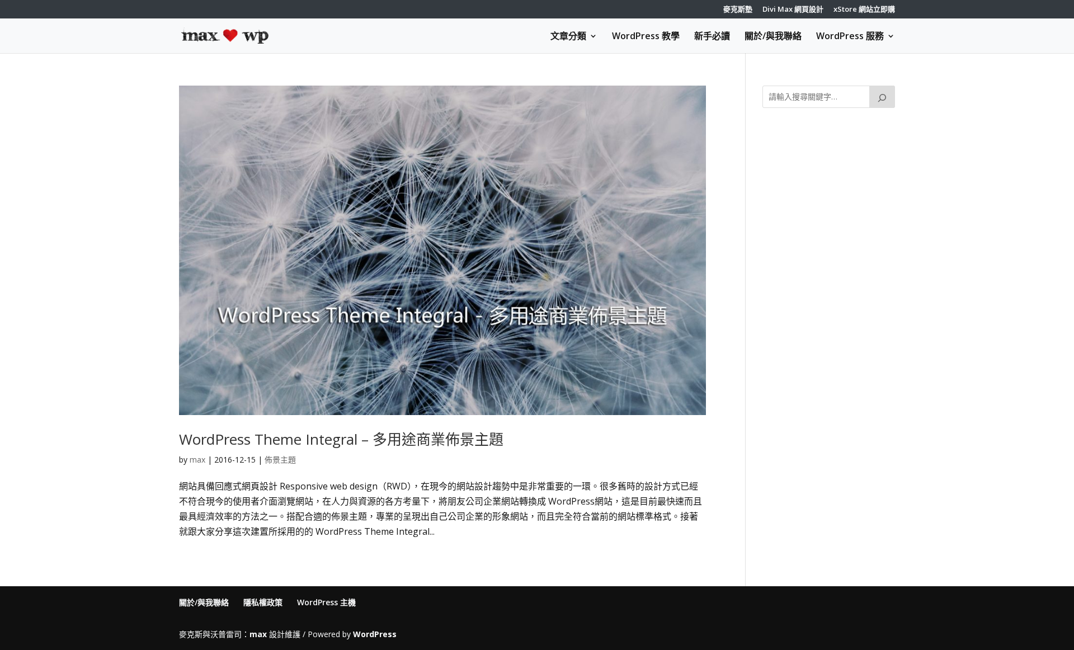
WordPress (375, 634)
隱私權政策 (262, 602)
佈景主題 (280, 459)
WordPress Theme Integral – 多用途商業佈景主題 (341, 439)
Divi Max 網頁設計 (792, 10)
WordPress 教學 (646, 37)
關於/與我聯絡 (773, 37)
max (197, 459)
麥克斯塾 (737, 10)
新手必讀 (712, 37)
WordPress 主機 (326, 602)
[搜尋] (882, 97)
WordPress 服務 (850, 37)
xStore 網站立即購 (864, 10)
